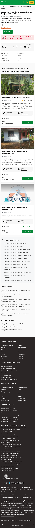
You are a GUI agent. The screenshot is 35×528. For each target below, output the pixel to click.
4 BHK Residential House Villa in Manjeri (15, 264)
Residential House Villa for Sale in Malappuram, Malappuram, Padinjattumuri (16, 291)
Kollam (20, 345)
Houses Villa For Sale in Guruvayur (10, 453)
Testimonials (21, 495)
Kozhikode (4, 356)
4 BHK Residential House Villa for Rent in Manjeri (18, 280)
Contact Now (7, 32)
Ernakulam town (22, 387)
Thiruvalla (3, 398)
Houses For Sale (5, 449)
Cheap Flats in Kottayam (7, 377)
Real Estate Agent (6, 459)
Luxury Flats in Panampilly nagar (9, 379)
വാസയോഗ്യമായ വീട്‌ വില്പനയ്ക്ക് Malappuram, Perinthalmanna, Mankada (16, 300)
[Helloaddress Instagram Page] (7, 483)
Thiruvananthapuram (7, 345)
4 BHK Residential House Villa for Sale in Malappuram (15, 268)
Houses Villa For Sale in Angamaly (10, 447)
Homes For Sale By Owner (8, 438)
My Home (17, 497)
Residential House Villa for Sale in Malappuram (14, 209)
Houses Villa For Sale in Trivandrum (10, 429)
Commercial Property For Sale (9, 468)
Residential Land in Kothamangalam (11, 451)
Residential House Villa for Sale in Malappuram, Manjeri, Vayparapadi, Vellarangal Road (16, 305)
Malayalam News (15, 487)
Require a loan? (6, 28)
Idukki (19, 350)
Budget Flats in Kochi (6, 366)
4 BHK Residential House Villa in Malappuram (17, 261)
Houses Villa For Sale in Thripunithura (11, 444)
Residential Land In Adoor (8, 466)
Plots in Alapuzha (5, 373)
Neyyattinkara (5, 400)
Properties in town (10, 327)
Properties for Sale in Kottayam (9, 413)
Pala (2, 396)
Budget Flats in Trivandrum (8, 368)
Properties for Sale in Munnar (9, 421)
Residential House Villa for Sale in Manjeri (16, 252)
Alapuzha (3, 347)
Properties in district (12, 324)
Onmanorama (26, 487)
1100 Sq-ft (24, 170)
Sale (7, 6)
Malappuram (27, 6)
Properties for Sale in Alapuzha (9, 419)
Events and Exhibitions (7, 497)
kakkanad (20, 392)
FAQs (23, 525)
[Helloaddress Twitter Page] (4, 483)
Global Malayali (5, 492)
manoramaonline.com (17, 522)
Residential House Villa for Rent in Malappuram (17, 255)
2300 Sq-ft (24, 114)
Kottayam (3, 350)
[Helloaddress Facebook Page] (2, 483)
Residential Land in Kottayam (9, 434)
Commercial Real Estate (7, 470)
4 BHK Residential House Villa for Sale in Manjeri (17, 272)
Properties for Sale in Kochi (8, 408)
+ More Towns (22, 400)
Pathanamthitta (22, 347)
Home (2, 6)
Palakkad (3, 354)
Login (31, 2)
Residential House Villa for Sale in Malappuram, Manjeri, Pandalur (16, 310)
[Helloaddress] (6, 2)
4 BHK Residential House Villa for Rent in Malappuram (15, 276)
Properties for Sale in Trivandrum (10, 411)
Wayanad (20, 356)
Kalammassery (22, 394)
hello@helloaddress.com (7, 516)
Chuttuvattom (18, 489)
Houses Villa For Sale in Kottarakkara (11, 457)
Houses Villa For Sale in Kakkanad (10, 440)
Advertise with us (26, 497)
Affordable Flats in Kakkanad (9, 371)
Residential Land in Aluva (8, 442)
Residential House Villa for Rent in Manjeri (16, 258)
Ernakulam (4, 352)
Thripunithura (21, 398)
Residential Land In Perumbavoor (10, 455)
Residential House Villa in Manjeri (13, 246)
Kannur (3, 358)
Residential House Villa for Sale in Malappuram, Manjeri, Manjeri (16, 296)
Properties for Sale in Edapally (9, 417)
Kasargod (20, 358)
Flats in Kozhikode (6, 375)
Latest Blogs (13, 495)
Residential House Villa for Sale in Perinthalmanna (14, 153)
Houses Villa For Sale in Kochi (9, 432)
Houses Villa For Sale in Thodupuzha (11, 464)
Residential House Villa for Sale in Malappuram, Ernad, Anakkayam (16, 314)
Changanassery (5, 392)
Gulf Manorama (27, 489)
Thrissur (20, 352)
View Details (27, 123)
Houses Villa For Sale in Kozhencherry (11, 462)
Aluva (19, 389)
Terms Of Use (17, 525)
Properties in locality (12, 330)
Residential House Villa (16, 6)
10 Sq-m (23, 222)
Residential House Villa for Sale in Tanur (17, 98)
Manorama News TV (6, 489)
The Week (14, 492)
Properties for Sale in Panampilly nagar (12, 415)
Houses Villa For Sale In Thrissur (9, 436)
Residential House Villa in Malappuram (15, 243)
